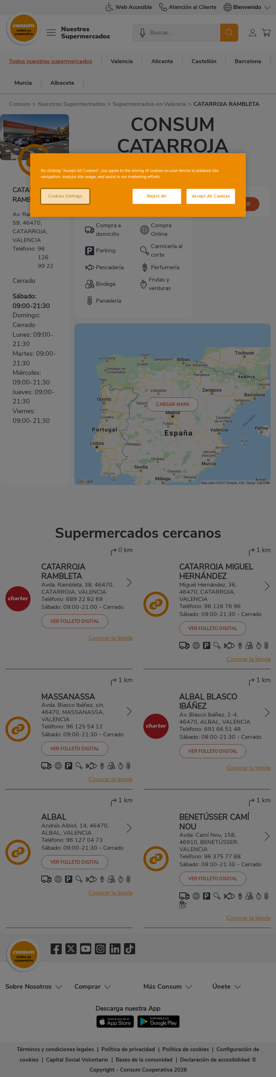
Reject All (157, 196)
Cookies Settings (65, 196)
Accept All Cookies (211, 196)
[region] (138, 185)
